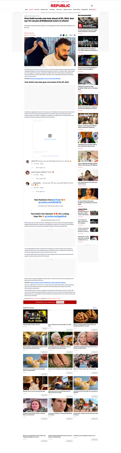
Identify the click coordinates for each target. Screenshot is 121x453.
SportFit (26, 35)
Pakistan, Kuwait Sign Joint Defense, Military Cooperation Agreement (87, 126)
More (94, 9)
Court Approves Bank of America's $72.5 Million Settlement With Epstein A (88, 49)
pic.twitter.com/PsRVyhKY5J (50, 202)
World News (80, 33)
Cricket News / (33, 12)
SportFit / (27, 12)
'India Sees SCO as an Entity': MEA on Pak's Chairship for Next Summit (87, 145)
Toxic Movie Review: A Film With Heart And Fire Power (87, 183)
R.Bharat (58, 1)
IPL (38, 69)
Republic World (53, 1)
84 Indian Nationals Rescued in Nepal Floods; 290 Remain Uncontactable (87, 30)
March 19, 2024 (59, 206)
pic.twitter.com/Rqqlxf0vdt (55, 216)
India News (80, 110)
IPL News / (38, 12)
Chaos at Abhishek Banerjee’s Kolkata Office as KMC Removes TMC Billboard (87, 164)
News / (24, 12)
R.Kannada (67, 1)
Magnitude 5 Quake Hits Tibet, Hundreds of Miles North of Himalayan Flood (88, 88)
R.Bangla (62, 1)
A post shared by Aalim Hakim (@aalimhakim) (50, 155)
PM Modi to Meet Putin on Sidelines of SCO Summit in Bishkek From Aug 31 (87, 107)
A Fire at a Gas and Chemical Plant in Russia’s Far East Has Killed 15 (87, 68)
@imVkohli (56, 200)
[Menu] (91, 6)
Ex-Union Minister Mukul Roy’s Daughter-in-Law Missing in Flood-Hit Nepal (87, 202)
